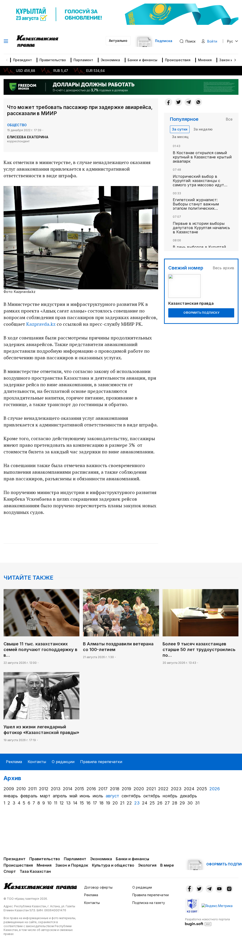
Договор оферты (98, 887)
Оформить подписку (201, 312)
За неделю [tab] (203, 129)
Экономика (110, 60)
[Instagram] (229, 889)
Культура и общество (113, 865)
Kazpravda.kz (41, 324)
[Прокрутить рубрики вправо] (235, 60)
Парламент (83, 60)
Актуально (118, 41)
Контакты (37, 761)
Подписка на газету (148, 903)
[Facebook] (168, 102)
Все (229, 119)
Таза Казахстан (35, 871)
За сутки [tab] (179, 129)
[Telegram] (188, 102)
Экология (147, 865)
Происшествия (177, 60)
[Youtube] (219, 889)
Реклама (14, 761)
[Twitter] (178, 102)
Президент (22, 60)
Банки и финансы (142, 60)
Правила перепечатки (101, 761)
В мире (167, 865)
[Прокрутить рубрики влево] (7, 60)
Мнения (205, 60)
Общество (17, 125)
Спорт (10, 871)
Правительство (52, 60)
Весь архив (223, 267)
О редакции (63, 761)
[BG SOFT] (207, 921)
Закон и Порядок (71, 865)
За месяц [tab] (180, 137)
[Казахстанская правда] (38, 41)
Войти (212, 41)
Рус (230, 41)
